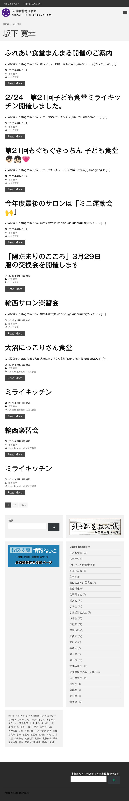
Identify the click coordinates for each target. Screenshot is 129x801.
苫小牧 (45, 742)
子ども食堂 (40, 730)
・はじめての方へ (11, 3)
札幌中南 (18, 738)
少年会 (73, 618)
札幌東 (38, 738)
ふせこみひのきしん (35, 719)
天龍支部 (29, 730)
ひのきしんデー (16, 719)
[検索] (53, 527)
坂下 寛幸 (12, 74)
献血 (21, 742)
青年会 (73, 701)
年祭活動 (75, 630)
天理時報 (12, 730)
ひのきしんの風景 (80, 564)
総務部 (73, 683)
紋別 (32, 742)
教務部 (73, 648)
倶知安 (44, 723)
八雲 (51, 723)
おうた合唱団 (32, 715)
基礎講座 (75, 588)
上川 (32, 723)
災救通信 (12, 742)
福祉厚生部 (76, 677)
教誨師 (41, 734)
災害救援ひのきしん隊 (82, 672)
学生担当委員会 (78, 612)
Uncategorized (16, 372)
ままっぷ (50, 719)
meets (11, 715)
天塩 (50, 726)
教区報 (25, 734)
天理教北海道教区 (24, 11)
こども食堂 (13, 77)
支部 (72, 642)
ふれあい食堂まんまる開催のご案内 (59, 53)
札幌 (10, 738)
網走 (38, 742)
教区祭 (73, 654)
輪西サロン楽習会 (32, 303)
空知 (27, 742)
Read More (15, 83)
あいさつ (20, 715)
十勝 (28, 726)
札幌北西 (29, 738)
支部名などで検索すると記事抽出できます (95, 773)
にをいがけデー (48, 715)
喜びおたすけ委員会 (81, 582)
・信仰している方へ (32, 3)
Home (6, 23)
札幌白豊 (47, 738)
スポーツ (75, 558)
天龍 (21, 730)
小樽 (18, 734)
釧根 (52, 742)
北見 (22, 726)
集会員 (73, 695)
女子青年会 (76, 594)
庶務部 (73, 636)
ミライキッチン (28, 392)
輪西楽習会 (22, 430)
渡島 (55, 738)
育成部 (73, 689)
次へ (23, 505)
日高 (49, 734)
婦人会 (73, 600)
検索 (10, 520)
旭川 (54, 734)
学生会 (73, 606)
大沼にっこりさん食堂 (38, 347)
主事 (72, 576)
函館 (10, 726)
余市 (37, 723)
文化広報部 (76, 666)
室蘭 (55, 730)
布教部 (73, 624)
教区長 (73, 660)
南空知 (43, 726)
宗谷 (49, 730)
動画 (16, 726)
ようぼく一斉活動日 (18, 723)
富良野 (11, 734)
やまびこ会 (76, 570)
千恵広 (35, 726)
